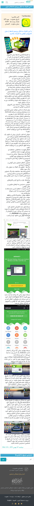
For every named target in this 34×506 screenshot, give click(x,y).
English (9, 500)
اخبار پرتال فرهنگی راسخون (17, 474)
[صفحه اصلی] (21, 503)
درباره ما (12, 497)
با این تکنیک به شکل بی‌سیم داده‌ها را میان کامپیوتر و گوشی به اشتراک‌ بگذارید (18, 32)
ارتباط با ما (17, 497)
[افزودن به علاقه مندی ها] (12, 503)
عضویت (7, 497)
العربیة (14, 500)
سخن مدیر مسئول (26, 497)
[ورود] (18, 503)
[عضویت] (15, 503)
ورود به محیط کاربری (22, 500)
